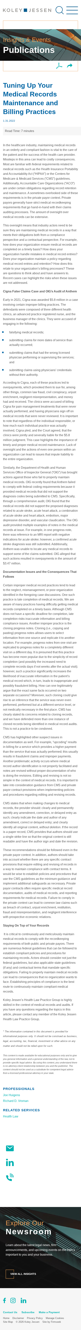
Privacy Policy (35, 1318)
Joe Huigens (11, 1095)
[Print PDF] (59, 66)
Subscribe (24, 1148)
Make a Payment (49, 1312)
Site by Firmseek (51, 1321)
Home (6, 1318)
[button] (69, 66)
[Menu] (72, 12)
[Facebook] (4, 1301)
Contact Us (25, 1177)
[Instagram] (13, 1301)
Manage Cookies (55, 1318)
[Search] (60, 10)
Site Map (8, 1321)
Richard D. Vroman (15, 1100)
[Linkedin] (23, 1301)
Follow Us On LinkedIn (33, 1162)
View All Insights (23, 1274)
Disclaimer (18, 1318)
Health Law (10, 1116)
